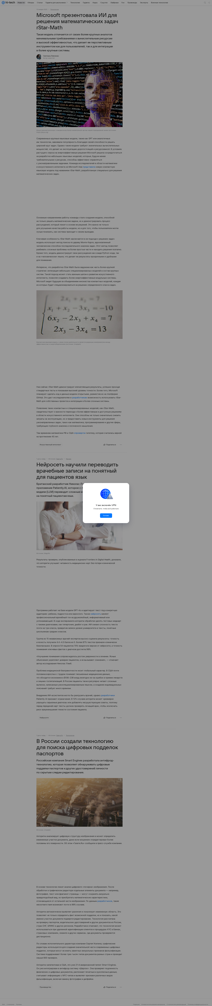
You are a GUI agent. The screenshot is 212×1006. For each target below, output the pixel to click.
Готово (106, 516)
